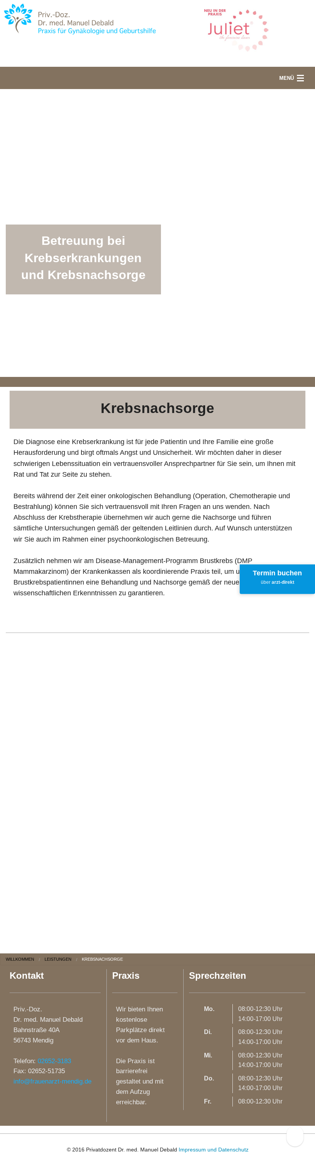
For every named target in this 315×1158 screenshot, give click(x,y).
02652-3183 (54, 1061)
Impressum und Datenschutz (214, 1149)
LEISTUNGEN (58, 959)
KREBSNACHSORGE (102, 959)
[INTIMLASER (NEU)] (236, 30)
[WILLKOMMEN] (79, 18)
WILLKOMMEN (20, 959)
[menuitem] (25, 959)
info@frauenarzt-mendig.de (52, 1081)
